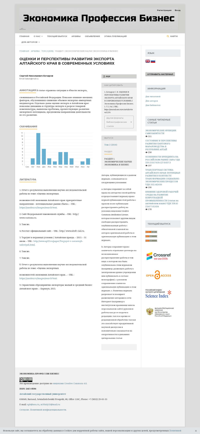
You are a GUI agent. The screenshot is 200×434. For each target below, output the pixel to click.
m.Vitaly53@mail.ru (50, 404)
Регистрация (164, 10)
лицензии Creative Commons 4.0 (70, 383)
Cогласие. (24, 409)
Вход (178, 10)
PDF (107, 76)
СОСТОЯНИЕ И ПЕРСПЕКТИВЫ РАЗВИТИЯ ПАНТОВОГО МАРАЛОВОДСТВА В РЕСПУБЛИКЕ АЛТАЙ (161, 145)
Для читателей (152, 96)
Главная (24, 36)
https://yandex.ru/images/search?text (38, 207)
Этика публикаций (115, 36)
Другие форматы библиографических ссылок (116, 122)
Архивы (76, 36)
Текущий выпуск (57, 36)
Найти (174, 36)
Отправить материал (160, 74)
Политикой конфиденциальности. (48, 409)
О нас (37, 36)
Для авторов (29, 42)
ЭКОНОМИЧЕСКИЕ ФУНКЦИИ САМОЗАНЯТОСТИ (160, 132)
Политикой (175, 430)
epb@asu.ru (33, 404)
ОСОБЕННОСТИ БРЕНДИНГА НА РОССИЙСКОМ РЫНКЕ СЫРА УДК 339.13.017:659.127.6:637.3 (162, 159)
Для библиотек (152, 105)
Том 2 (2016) (47, 51)
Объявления (92, 36)
